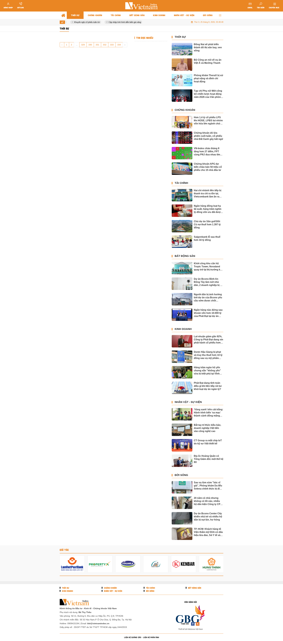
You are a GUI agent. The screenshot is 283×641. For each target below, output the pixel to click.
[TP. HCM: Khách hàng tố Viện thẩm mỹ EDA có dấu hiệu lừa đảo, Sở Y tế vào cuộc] (182, 534)
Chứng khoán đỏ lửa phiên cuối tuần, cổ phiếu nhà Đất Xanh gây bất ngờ (208, 136)
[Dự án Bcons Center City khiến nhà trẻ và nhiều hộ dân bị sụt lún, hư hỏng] (182, 518)
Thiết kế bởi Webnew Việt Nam (190, 629)
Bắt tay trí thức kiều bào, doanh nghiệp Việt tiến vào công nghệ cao (207, 428)
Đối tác (64, 549)
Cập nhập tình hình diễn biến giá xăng (122, 22)
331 (97, 45)
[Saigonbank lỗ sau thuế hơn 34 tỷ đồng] (182, 241)
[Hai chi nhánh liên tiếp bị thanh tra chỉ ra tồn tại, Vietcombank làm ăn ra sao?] (182, 195)
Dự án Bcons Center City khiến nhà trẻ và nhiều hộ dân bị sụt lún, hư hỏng (208, 516)
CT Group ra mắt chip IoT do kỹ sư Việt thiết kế (208, 442)
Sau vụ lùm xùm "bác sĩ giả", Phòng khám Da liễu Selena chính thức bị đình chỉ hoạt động (208, 485)
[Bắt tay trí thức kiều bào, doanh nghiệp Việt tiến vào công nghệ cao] (182, 430)
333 (112, 45)
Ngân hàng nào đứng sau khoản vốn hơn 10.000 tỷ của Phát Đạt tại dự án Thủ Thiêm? (208, 313)
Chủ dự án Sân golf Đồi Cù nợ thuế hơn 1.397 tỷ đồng (207, 224)
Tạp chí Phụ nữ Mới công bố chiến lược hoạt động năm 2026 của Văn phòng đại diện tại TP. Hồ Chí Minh (208, 94)
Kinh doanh (183, 329)
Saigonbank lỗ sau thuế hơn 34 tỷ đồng (207, 238)
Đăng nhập (8, 7)
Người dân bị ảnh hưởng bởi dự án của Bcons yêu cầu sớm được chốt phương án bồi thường (208, 297)
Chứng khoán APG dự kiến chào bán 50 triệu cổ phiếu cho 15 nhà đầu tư (208, 167)
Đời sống (181, 475)
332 (104, 45)
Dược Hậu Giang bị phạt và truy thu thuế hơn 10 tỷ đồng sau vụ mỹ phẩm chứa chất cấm (208, 355)
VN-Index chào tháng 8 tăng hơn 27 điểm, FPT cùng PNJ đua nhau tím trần (207, 151)
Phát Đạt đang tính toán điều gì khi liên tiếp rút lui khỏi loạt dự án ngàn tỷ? (208, 386)
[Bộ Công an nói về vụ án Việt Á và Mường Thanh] (182, 64)
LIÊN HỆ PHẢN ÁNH (151, 637)
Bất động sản (185, 255)
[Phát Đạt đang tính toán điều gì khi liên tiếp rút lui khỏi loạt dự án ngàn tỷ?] (182, 388)
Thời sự (180, 36)
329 (83, 45)
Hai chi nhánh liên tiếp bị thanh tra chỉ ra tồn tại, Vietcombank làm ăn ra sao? (207, 193)
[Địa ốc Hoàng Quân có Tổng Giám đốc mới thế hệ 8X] (182, 461)
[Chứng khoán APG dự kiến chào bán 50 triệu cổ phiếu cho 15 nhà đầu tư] (182, 168)
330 (90, 45)
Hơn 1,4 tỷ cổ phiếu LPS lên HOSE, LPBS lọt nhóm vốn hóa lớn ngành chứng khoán (208, 120)
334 (119, 45)
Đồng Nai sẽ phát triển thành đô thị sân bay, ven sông (208, 47)
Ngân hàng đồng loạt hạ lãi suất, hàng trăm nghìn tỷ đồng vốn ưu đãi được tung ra (208, 209)
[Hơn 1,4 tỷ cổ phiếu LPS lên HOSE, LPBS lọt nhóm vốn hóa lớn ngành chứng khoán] (182, 122)
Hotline (20, 7)
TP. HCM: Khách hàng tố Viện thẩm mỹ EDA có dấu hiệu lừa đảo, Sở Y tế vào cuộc (208, 532)
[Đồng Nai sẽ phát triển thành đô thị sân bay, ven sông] (182, 49)
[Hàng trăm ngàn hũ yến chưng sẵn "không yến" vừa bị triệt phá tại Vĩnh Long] (182, 372)
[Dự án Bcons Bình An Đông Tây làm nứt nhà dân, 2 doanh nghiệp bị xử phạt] (182, 283)
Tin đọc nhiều (144, 37)
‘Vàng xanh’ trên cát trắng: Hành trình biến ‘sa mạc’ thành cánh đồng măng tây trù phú (208, 412)
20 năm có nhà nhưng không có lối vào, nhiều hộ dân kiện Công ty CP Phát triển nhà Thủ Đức (207, 501)
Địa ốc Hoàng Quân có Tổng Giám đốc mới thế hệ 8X (208, 459)
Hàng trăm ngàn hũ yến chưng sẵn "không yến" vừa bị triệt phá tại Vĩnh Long (207, 370)
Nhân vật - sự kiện (188, 402)
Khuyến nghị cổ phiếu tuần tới (84, 22)
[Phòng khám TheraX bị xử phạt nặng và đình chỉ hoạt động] (182, 80)
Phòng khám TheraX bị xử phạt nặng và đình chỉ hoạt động (208, 78)
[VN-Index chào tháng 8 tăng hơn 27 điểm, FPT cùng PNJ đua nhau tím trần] (182, 153)
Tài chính (181, 182)
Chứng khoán (185, 109)
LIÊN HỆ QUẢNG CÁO (132, 637)
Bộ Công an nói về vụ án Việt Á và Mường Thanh (207, 61)
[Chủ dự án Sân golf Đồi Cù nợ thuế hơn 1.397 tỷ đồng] (182, 226)
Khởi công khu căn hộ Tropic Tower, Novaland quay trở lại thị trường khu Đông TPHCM (208, 266)
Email (250, 7)
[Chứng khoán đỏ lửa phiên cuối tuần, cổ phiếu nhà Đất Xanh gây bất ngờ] (182, 137)
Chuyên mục (274, 7)
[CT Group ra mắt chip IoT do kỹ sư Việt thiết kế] (182, 445)
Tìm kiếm (260, 7)
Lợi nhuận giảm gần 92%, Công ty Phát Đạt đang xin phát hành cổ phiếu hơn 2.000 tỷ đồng (208, 339)
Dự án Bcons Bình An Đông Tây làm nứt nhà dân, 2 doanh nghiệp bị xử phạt (208, 282)
